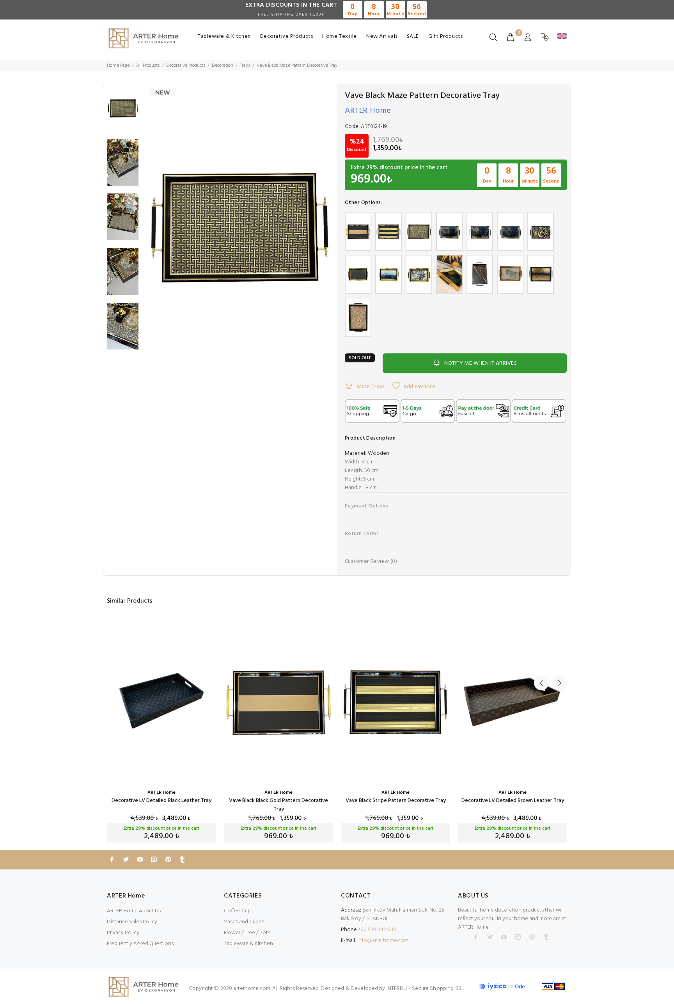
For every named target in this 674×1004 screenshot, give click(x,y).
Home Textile (339, 36)
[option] (122, 111)
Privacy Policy (123, 932)
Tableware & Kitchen (224, 36)
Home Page (118, 65)
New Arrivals (381, 36)
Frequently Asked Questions (140, 943)
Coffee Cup (237, 910)
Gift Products (445, 36)
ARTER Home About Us (134, 910)
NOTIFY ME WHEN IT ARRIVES (480, 363)
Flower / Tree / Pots (247, 932)
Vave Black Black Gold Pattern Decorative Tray (278, 805)
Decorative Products (286, 36)
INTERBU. (397, 988)
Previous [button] (541, 683)
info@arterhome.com (382, 940)
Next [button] (559, 683)
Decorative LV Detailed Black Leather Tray (161, 800)
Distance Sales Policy (132, 921)
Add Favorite (419, 386)
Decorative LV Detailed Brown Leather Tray (512, 800)
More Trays (370, 386)
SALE (413, 36)
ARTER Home (368, 111)
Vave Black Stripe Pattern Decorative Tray (396, 800)
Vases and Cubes (244, 921)
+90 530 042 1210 (377, 929)
